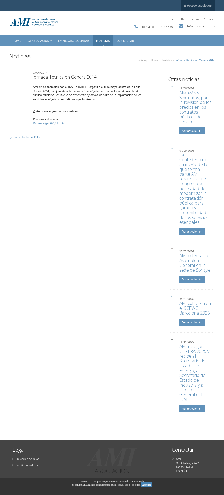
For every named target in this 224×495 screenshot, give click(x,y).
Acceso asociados (199, 5)
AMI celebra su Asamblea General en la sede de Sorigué (195, 263)
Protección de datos (27, 459)
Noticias (194, 19)
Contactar (209, 19)
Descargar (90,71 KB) (49, 123)
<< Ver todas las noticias (25, 137)
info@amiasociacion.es (200, 26)
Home (172, 19)
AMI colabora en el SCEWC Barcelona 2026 (195, 308)
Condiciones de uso (27, 465)
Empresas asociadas (74, 41)
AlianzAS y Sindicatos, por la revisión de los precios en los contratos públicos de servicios (195, 107)
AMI (183, 19)
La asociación (39, 41)
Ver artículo (190, 131)
